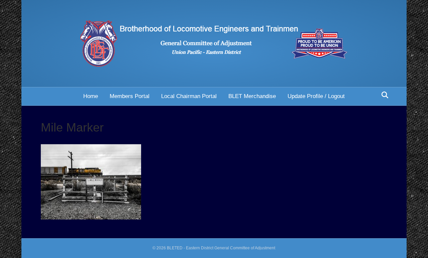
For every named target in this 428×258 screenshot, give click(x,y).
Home (90, 96)
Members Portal (129, 96)
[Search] (383, 95)
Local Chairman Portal (189, 96)
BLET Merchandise (252, 96)
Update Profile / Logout (316, 96)
